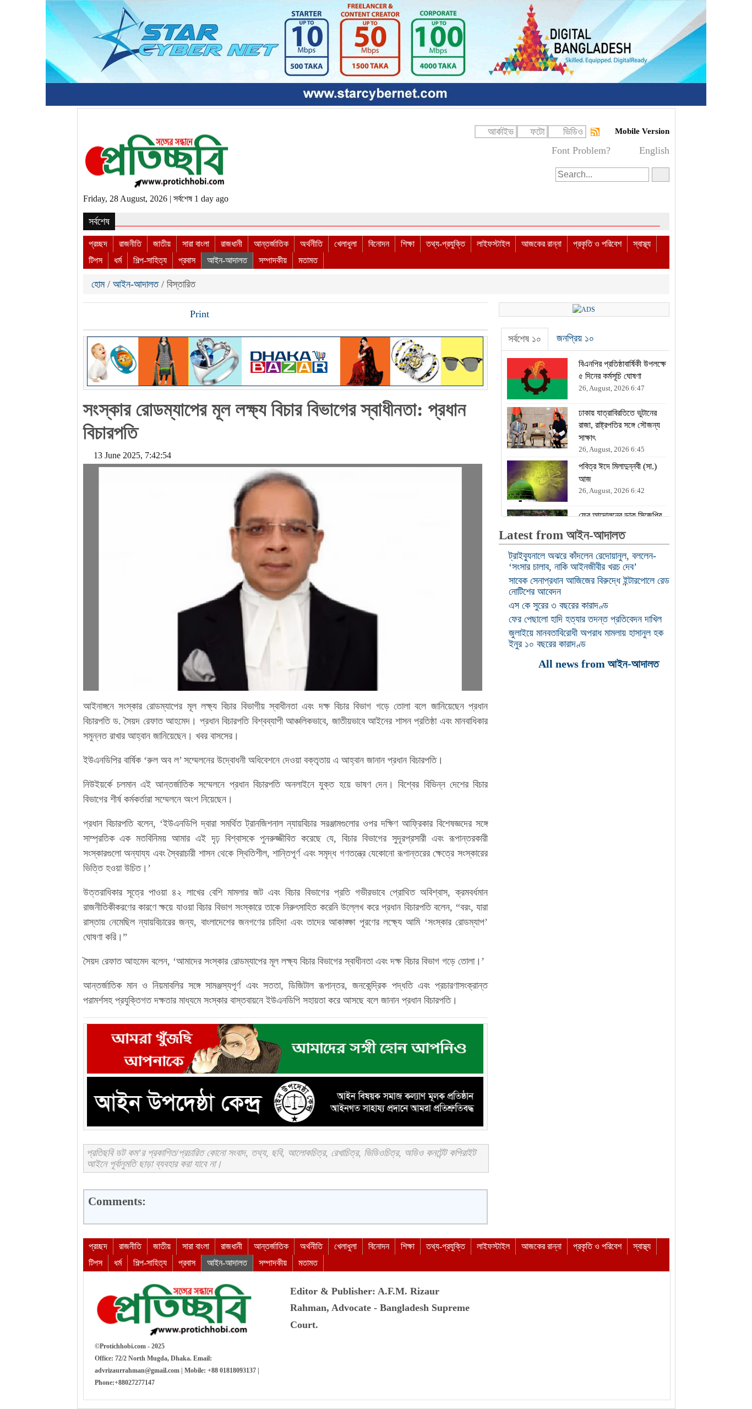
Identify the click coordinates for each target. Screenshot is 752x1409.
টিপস (95, 260)
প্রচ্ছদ (98, 243)
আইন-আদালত (227, 260)
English (654, 150)
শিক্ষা (408, 243)
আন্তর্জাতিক (271, 243)
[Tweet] (111, 315)
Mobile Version (642, 131)
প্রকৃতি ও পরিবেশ (597, 243)
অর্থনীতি (311, 243)
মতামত (308, 260)
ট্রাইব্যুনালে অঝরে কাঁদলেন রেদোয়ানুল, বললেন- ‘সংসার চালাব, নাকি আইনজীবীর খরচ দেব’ (582, 561)
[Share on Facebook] (92, 315)
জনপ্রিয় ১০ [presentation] (575, 338)
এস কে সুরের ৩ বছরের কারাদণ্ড (558, 605)
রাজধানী (231, 243)
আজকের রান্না (541, 243)
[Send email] (167, 315)
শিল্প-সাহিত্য (150, 260)
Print (198, 313)
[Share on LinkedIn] (148, 315)
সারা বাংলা (195, 243)
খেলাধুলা (345, 243)
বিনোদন (378, 243)
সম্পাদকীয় (273, 260)
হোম (99, 284)
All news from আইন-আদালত (600, 663)
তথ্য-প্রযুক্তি (445, 243)
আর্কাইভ (501, 131)
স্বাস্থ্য (642, 243)
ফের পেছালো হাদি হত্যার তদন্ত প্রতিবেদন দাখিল (585, 619)
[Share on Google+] (130, 315)
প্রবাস (186, 260)
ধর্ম (118, 260)
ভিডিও (573, 131)
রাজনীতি (130, 243)
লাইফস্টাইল (493, 243)
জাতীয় (162, 243)
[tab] (524, 339)
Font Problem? (581, 150)
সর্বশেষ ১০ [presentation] (524, 338)
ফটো (537, 131)
